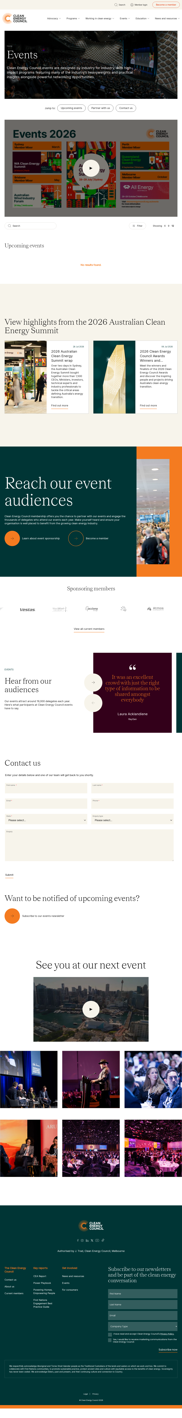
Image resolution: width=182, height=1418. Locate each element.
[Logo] (91, 1225)
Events (123, 18)
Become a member (166, 4)
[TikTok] (103, 1240)
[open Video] (91, 168)
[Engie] (86, 608)
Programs (72, 18)
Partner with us (100, 108)
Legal (85, 1394)
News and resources (166, 18)
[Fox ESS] (118, 608)
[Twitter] (92, 1240)
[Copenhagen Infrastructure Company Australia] (23, 608)
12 (173, 225)
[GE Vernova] (150, 608)
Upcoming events (71, 108)
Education (141, 18)
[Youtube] (97, 1240)
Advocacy (52, 18)
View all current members (89, 628)
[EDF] (54, 608)
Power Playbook (42, 1283)
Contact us (126, 108)
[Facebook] (78, 1240)
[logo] (14, 18)
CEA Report (39, 1276)
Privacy (95, 1394)
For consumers (70, 1289)
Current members (14, 1293)
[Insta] (82, 1240)
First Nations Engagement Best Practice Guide (42, 1303)
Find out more (59, 405)
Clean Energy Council (89, 1400)
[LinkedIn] (87, 1240)
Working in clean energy (98, 18)
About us (9, 1286)
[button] (93, 682)
